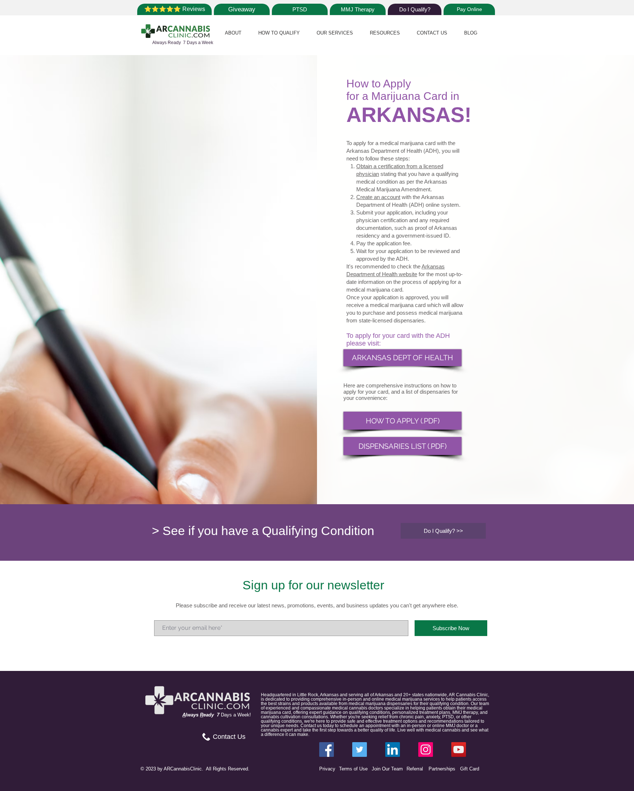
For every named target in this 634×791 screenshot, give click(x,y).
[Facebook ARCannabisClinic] (326, 749)
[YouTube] (458, 749)
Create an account (378, 197)
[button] (233, 33)
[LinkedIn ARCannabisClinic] (392, 749)
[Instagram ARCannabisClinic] (425, 749)
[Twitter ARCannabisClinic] (359, 749)
